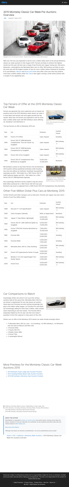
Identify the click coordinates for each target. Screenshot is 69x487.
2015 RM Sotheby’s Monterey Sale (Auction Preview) (25, 376)
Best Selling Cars (20, 423)
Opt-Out (46, 482)
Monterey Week (30, 408)
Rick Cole (29, 73)
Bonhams (11, 408)
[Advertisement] (34, 90)
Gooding (17, 408)
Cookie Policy (38, 482)
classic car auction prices (28, 420)
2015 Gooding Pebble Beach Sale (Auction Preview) (25, 374)
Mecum (18, 71)
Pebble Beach (30, 406)
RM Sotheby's (45, 408)
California (8, 406)
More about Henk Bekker (12, 427)
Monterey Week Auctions (18, 406)
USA (5, 18)
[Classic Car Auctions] (4, 2)
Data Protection (18, 482)
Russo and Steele (31, 71)
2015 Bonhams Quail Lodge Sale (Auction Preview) (25, 372)
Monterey (23, 408)
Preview (38, 408)
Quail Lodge (37, 406)
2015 (6, 408)
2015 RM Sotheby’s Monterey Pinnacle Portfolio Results (21, 411)
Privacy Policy (28, 482)
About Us (52, 482)
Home (9, 435)
